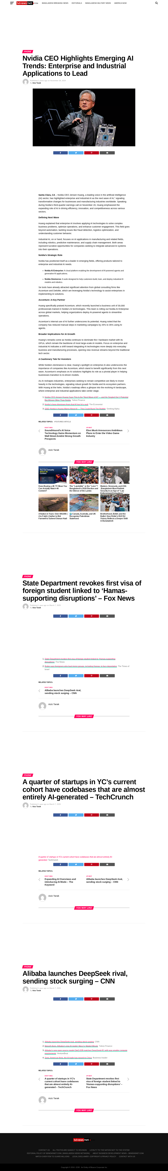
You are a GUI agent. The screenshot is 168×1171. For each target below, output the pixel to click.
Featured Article (63, 422)
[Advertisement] (84, 30)
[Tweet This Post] (76, 152)
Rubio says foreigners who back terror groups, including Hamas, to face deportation (81, 666)
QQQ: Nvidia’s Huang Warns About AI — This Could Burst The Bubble (75, 409)
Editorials (77, 3)
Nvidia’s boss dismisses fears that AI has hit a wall (66, 404)
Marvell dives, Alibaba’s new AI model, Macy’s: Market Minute (71, 1046)
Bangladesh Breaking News (55, 3)
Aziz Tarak (36, 83)
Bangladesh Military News (98, 3)
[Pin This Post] (91, 152)
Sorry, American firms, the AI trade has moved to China (68, 1058)
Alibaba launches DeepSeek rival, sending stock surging (69, 1042)
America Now (120, 3)
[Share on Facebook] (60, 152)
